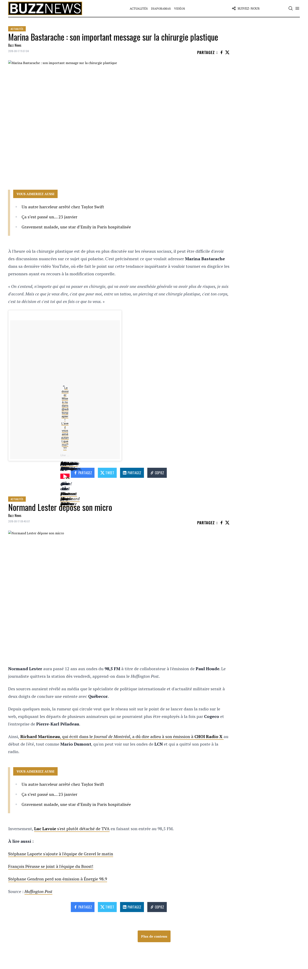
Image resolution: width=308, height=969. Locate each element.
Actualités (139, 8)
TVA (105, 828)
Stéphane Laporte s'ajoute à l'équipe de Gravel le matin (60, 854)
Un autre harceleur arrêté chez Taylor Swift (63, 207)
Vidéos (179, 8)
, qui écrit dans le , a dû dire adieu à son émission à (122, 736)
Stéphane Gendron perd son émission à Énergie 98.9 (57, 879)
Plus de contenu (154, 936)
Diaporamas (161, 8)
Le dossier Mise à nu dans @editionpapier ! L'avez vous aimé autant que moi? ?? (65, 418)
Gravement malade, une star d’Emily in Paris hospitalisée (76, 227)
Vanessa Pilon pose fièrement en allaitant (68, 493)
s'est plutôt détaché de (67, 828)
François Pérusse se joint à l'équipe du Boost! (50, 866)
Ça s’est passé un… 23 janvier (49, 217)
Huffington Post (38, 891)
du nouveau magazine (69, 463)
